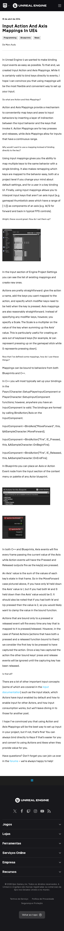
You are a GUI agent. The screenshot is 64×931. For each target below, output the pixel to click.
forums (14, 761)
